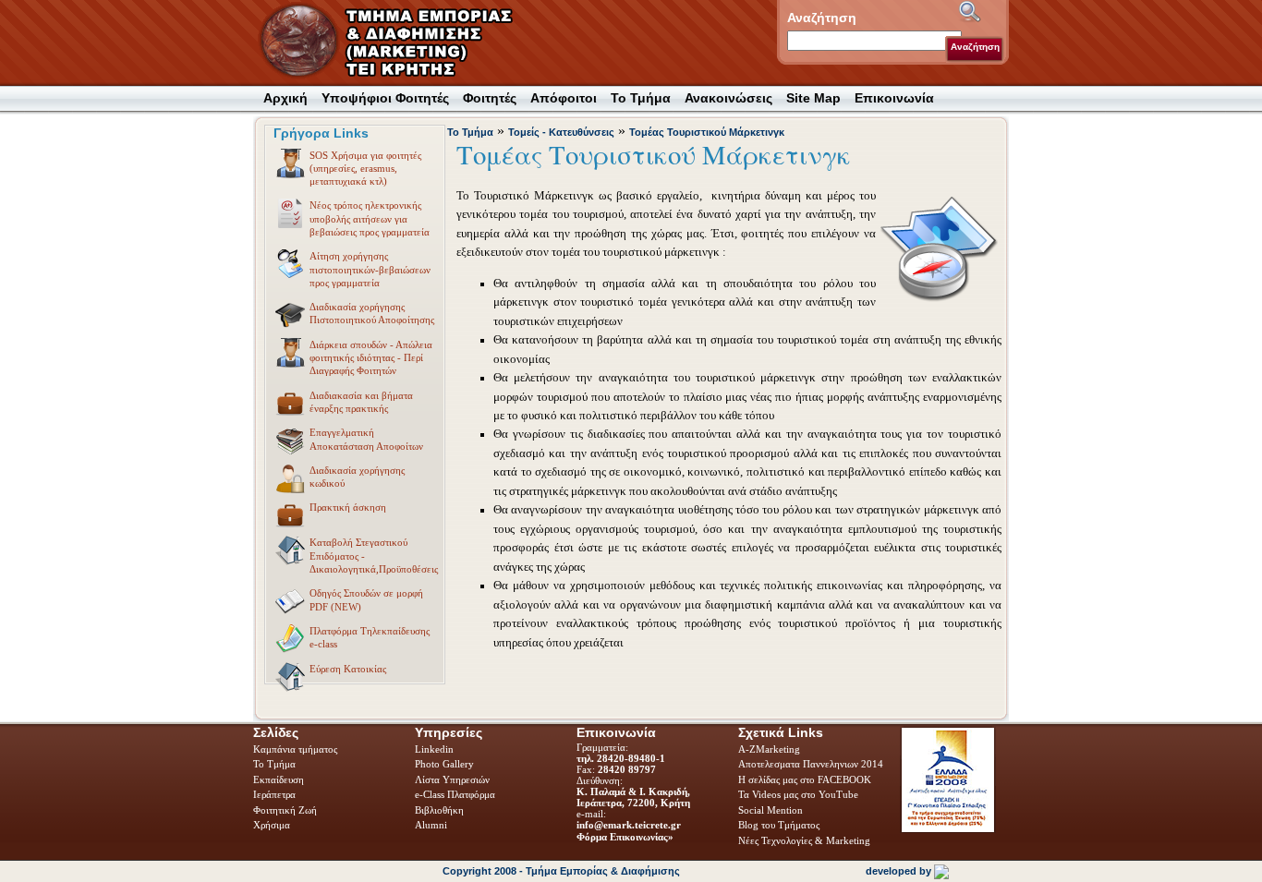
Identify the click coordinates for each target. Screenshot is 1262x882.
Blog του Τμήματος (778, 824)
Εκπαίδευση (280, 779)
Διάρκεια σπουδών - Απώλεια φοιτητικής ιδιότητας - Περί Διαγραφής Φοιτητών (370, 358)
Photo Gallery (444, 763)
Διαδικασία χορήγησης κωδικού (357, 477)
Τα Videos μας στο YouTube (798, 794)
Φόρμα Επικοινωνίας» (624, 836)
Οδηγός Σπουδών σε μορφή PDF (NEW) (366, 599)
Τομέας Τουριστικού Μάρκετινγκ (706, 132)
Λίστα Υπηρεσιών (453, 779)
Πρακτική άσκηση (347, 507)
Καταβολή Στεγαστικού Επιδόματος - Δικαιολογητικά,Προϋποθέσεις (373, 555)
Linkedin (435, 749)
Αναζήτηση (975, 47)
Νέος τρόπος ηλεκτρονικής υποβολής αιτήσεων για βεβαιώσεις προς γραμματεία (369, 218)
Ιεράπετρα (274, 794)
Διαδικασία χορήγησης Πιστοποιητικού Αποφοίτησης (371, 313)
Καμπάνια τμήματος (295, 749)
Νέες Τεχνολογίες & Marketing (804, 840)
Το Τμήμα (470, 132)
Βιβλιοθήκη (441, 810)
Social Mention (770, 810)
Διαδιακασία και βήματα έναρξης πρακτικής (361, 402)
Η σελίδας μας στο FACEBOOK (804, 779)
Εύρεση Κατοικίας (347, 668)
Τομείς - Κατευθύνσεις (561, 132)
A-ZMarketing (769, 749)
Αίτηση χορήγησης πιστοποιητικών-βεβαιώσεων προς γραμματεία (370, 269)
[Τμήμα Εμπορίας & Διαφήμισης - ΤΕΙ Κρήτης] (397, 42)
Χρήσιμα (271, 824)
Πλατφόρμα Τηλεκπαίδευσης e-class (369, 637)
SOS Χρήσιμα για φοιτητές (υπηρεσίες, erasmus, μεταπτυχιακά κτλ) (365, 168)
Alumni (432, 824)
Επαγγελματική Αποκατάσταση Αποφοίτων (366, 439)
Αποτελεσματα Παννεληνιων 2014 (810, 763)
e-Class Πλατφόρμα (455, 794)
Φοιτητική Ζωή (286, 810)
